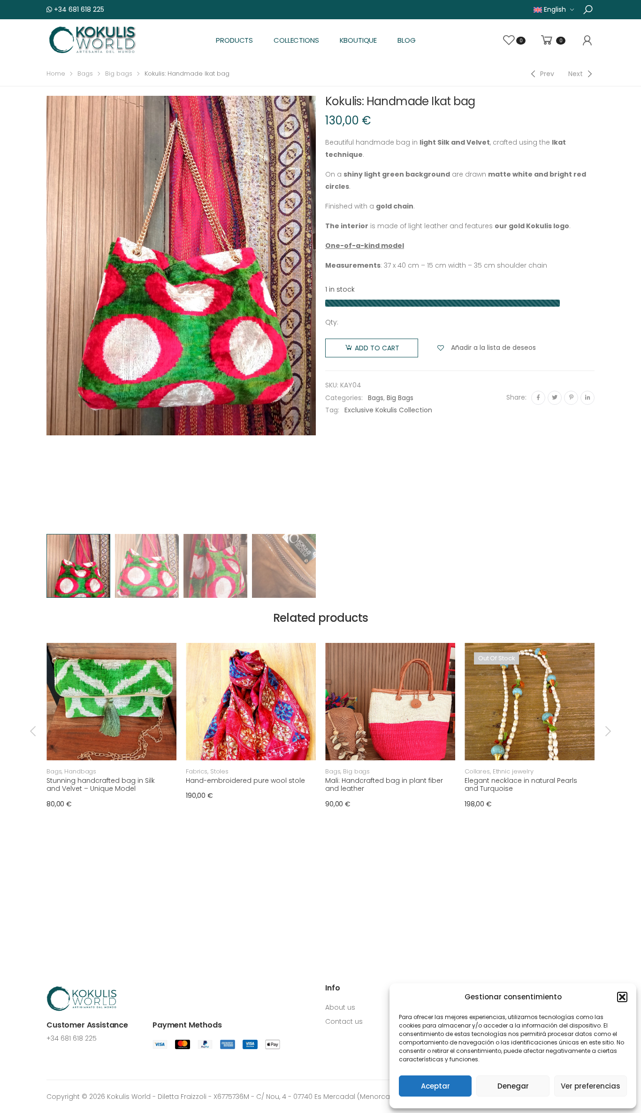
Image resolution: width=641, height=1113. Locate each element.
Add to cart (377, 348)
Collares (477, 771)
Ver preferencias (590, 1086)
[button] (622, 997)
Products (234, 40)
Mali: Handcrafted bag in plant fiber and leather (384, 785)
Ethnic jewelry (513, 771)
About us (340, 1007)
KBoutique (358, 40)
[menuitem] (554, 9)
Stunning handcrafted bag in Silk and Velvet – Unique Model (100, 785)
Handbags (80, 771)
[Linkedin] (587, 398)
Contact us (344, 1021)
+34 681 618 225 (78, 9)
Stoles (219, 771)
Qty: (331, 322)
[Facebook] (538, 398)
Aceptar (435, 1086)
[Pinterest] (571, 398)
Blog (406, 40)
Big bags (118, 73)
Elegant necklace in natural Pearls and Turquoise (521, 785)
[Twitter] (555, 398)
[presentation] (45, 312)
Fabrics (196, 771)
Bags (85, 73)
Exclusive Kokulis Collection (388, 410)
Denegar (513, 1086)
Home (55, 73)
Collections (296, 40)
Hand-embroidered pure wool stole (245, 780)
